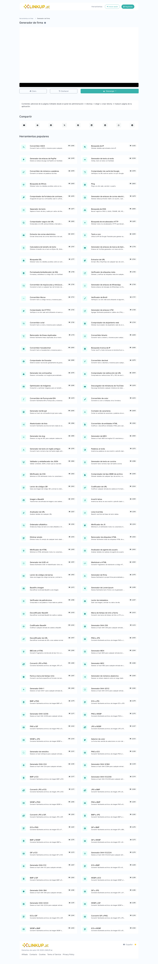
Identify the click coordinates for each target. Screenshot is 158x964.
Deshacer (65, 91)
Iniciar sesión (113, 7)
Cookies (42, 954)
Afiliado (25, 954)
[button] (79, 85)
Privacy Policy (68, 954)
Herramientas (96, 6)
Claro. (34, 91)
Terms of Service (54, 954)
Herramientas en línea (26, 18)
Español (129, 944)
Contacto (33, 954)
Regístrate (129, 7)
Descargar (110, 91)
